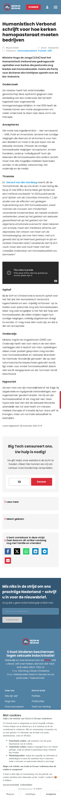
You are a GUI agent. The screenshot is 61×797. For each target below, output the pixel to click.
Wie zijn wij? (11, 696)
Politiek (42, 50)
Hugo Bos (10, 701)
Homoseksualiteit (27, 50)
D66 (50, 50)
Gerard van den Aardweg (21, 182)
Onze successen (14, 706)
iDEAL (47, 660)
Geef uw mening (41, 706)
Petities (36, 696)
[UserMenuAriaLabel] (47, 7)
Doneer (33, 7)
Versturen (12, 619)
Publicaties (38, 701)
